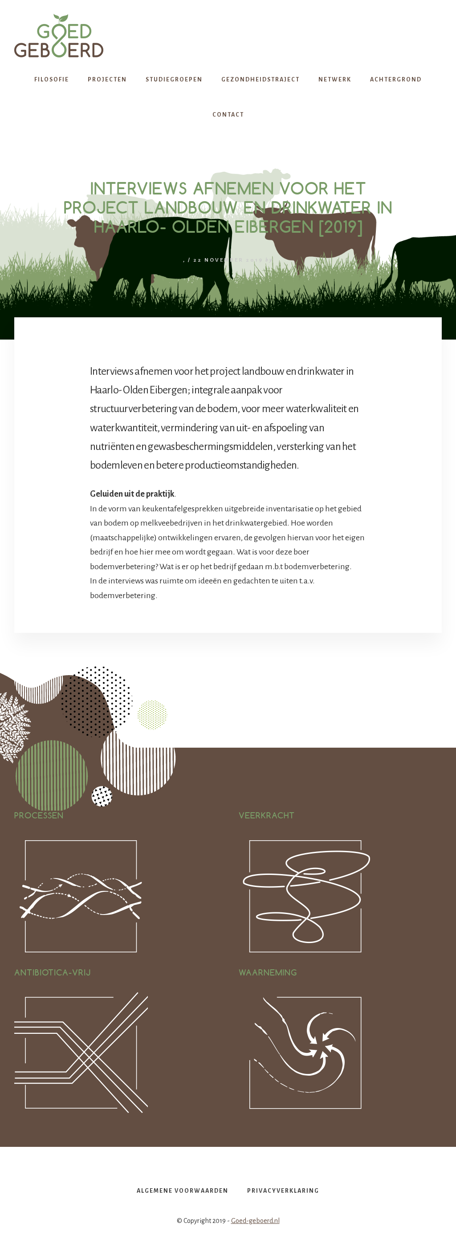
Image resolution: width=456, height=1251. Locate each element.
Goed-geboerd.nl (255, 1220)
